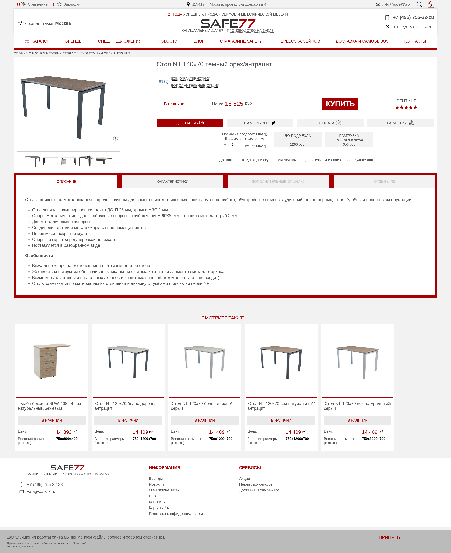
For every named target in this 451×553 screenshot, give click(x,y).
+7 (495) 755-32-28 (412, 17)
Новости (168, 41)
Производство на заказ (250, 30)
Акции (244, 478)
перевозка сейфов (299, 41)
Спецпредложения (120, 41)
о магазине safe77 (241, 41)
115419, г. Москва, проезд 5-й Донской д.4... (231, 4)
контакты (415, 41)
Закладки (66, 4)
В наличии (52, 420)
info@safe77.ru (396, 4)
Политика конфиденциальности (177, 513)
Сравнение (32, 4)
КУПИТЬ (340, 104)
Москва (63, 23)
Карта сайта (159, 508)
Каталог (40, 41)
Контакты (157, 502)
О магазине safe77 (165, 490)
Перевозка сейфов (256, 484)
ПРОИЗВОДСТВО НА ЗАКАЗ (88, 474)
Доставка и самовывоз (259, 490)
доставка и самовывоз (362, 41)
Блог (199, 41)
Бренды (73, 41)
